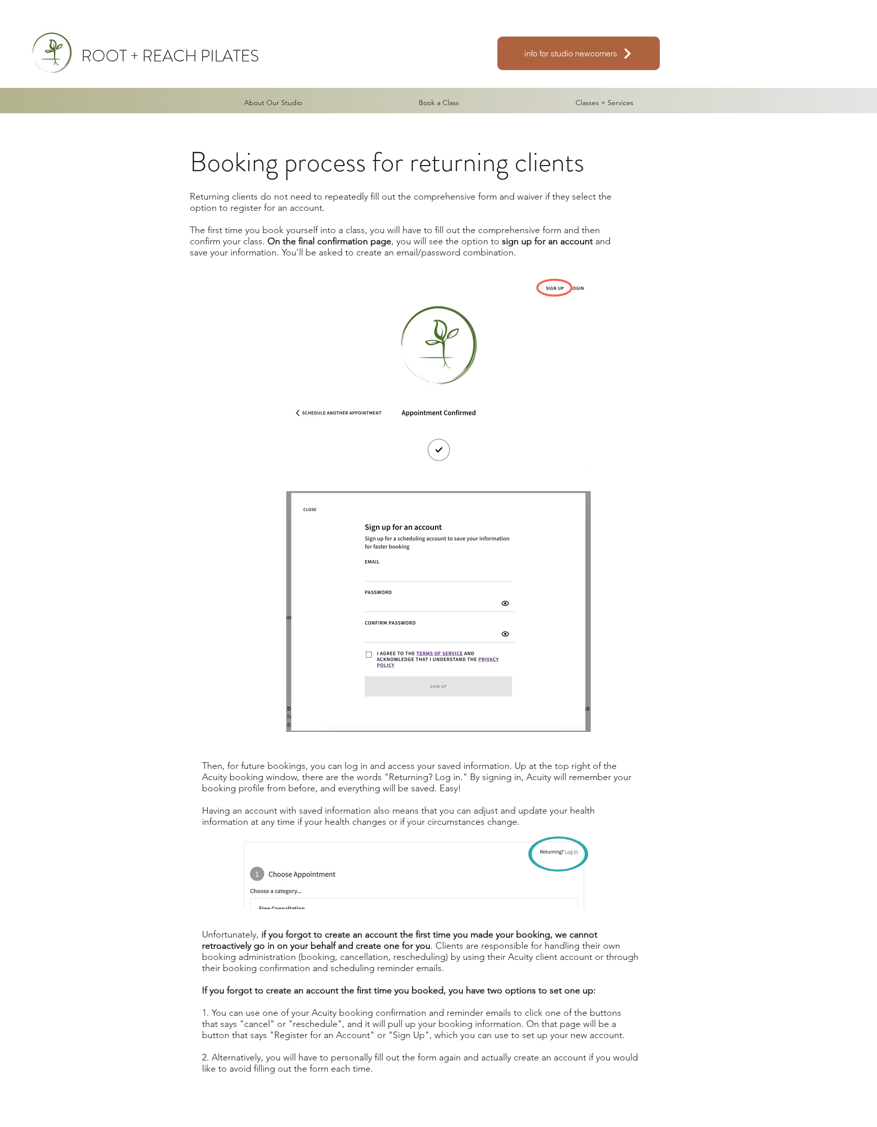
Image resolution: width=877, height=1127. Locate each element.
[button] (604, 102)
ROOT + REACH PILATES (170, 56)
